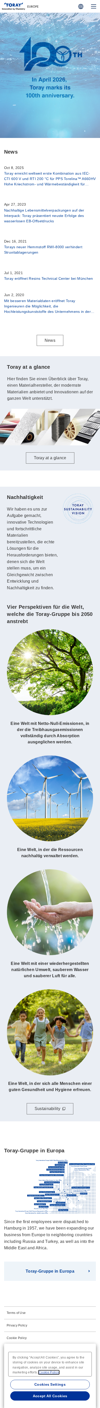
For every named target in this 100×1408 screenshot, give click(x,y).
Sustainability (47, 1108)
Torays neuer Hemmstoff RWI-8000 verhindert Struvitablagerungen (43, 249)
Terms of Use (16, 1313)
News (50, 340)
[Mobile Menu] (93, 6)
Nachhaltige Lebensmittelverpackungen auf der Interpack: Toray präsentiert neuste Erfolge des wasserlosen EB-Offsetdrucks (44, 215)
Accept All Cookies (50, 1396)
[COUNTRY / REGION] (80, 6)
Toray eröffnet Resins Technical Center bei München (48, 278)
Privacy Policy (17, 1325)
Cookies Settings (50, 1384)
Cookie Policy (17, 1338)
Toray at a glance (50, 121)
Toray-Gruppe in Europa (50, 1271)
